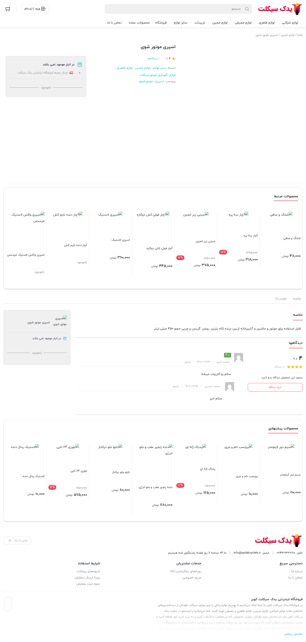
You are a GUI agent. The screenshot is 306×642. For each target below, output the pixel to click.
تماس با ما (295, 578)
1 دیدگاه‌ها (153, 58)
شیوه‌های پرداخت (88, 571)
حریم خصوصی (191, 578)
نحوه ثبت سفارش (88, 584)
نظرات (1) (281, 299)
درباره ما (297, 571)
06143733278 (285, 553)
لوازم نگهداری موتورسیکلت (157, 75)
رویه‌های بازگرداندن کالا (185, 571)
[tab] (297, 299)
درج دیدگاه (275, 387)
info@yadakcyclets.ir (247, 553)
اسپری (159, 81)
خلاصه (297, 299)
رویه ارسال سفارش (87, 578)
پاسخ (188, 362)
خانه (300, 35)
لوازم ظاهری (125, 68)
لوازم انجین (288, 35)
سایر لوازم (159, 68)
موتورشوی (146, 81)
